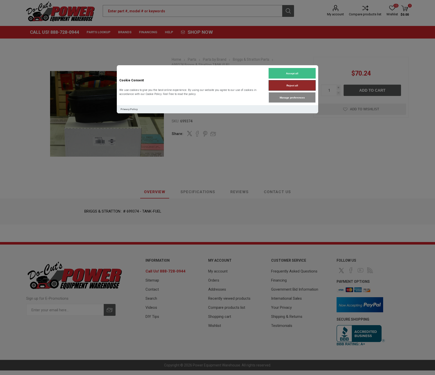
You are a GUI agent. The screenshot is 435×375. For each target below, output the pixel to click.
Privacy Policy (129, 109)
